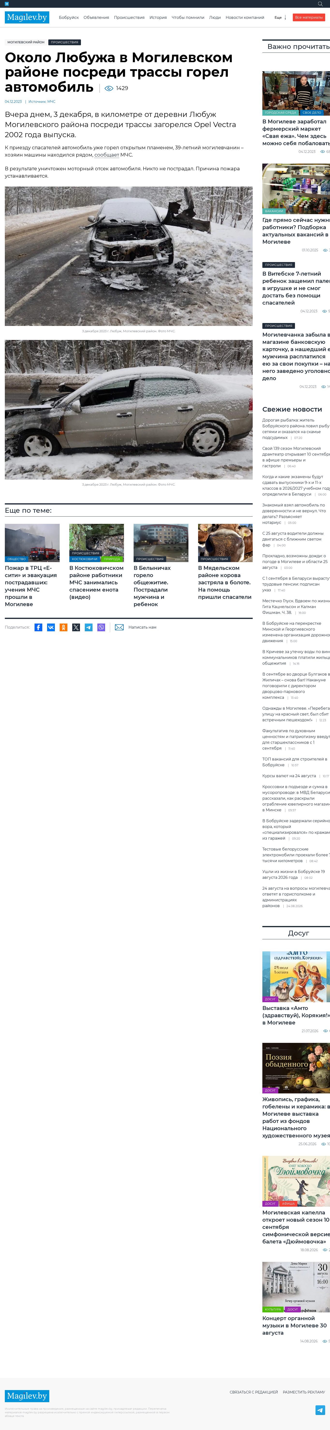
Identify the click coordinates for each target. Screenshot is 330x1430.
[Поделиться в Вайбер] (101, 627)
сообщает (106, 155)
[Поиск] (320, 4)
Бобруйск (69, 17)
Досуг (270, 999)
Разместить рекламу (304, 1392)
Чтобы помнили (188, 17)
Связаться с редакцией (254, 1392)
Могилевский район (25, 42)
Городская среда (280, 112)
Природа (112, 559)
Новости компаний (245, 17)
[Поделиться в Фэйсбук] (38, 627)
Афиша (288, 1203)
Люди (215, 17)
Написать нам (143, 627)
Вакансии (274, 211)
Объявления (96, 17)
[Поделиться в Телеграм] (89, 627)
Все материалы (309, 17)
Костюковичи (84, 559)
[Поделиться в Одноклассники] (63, 627)
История (158, 17)
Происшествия (129, 17)
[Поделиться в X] (76, 627)
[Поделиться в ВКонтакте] (51, 627)
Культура (273, 1309)
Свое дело (312, 112)
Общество (16, 559)
